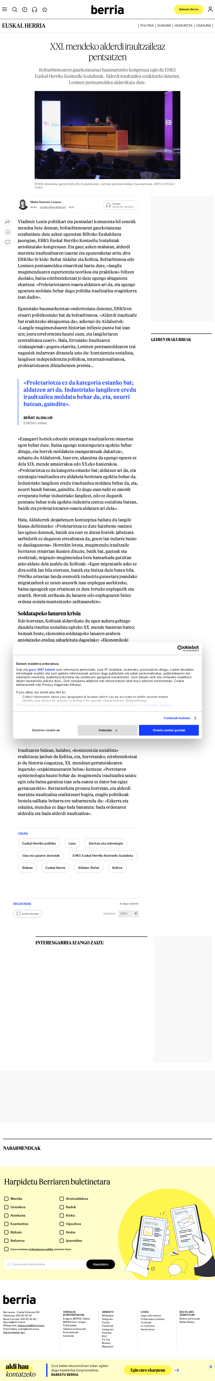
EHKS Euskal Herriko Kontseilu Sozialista (103, 855)
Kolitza (117, 867)
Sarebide (68, 1335)
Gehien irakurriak (171, 339)
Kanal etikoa (147, 1329)
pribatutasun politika (41, 1249)
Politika (147, 25)
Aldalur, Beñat (88, 867)
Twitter (106, 1322)
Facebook (107, 1325)
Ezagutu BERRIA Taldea (76, 1318)
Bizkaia (27, 867)
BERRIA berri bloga (74, 1321)
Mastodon (107, 1346)
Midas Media (187, 1321)
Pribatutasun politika (152, 1318)
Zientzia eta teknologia (106, 843)
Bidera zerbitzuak (190, 1318)
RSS (104, 1336)
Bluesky (106, 1342)
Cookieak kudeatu (177, 718)
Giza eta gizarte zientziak (41, 855)
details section (159, 705)
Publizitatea (69, 1325)
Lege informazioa (151, 1315)
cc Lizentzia (147, 1325)
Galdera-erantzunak (74, 1328)
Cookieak (146, 1322)
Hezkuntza (184, 25)
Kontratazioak (71, 1332)
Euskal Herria (55, 867)
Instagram (108, 1329)
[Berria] (19, 1303)
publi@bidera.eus (28, 1328)
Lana (72, 843)
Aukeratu (105, 730)
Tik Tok (106, 1339)
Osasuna (203, 25)
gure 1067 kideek (42, 669)
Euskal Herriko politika (39, 843)
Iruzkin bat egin (30, 913)
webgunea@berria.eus (30, 1325)
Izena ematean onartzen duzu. (41, 1249)
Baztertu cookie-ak (46, 730)
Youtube (106, 1332)
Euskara (164, 25)
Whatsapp (108, 1315)
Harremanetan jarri (14, 1332)
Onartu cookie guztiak (169, 730)
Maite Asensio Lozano (45, 202)
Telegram (107, 1318)
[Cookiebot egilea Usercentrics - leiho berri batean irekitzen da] (180, 648)
